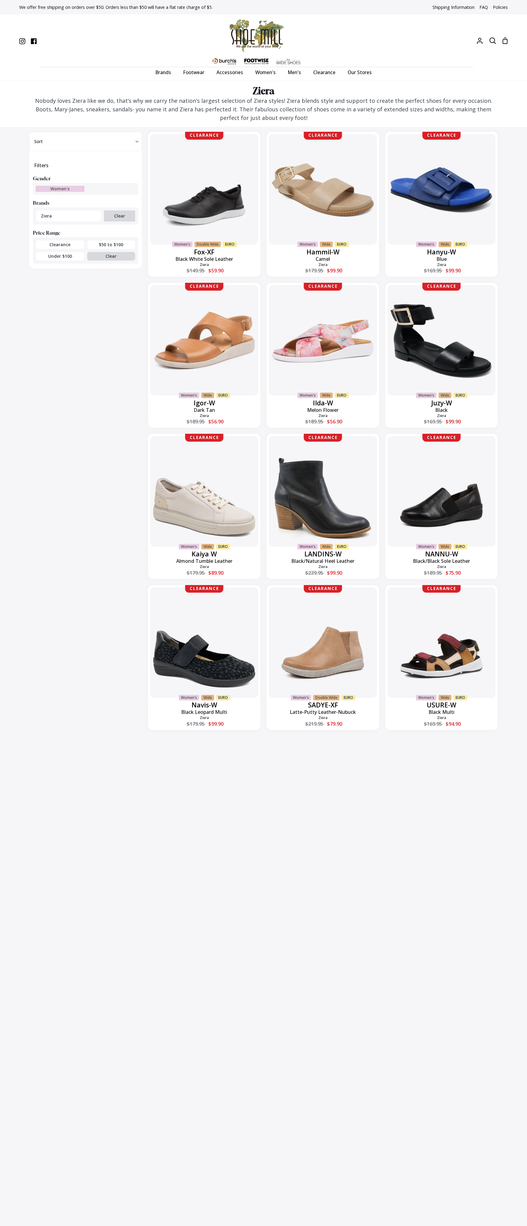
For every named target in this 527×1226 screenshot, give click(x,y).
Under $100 (60, 256)
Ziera (46, 216)
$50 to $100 (111, 244)
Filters (41, 165)
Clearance (59, 244)
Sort (38, 141)
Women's (60, 189)
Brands (41, 203)
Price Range (46, 233)
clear (119, 216)
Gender (42, 178)
